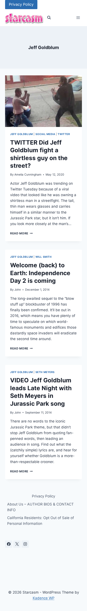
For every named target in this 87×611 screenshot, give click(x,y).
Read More (21, 233)
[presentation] (43, 101)
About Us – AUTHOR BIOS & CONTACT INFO (40, 507)
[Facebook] (8, 544)
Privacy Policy (21, 4)
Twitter (64, 134)
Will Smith (43, 256)
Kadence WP (43, 598)
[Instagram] (25, 544)
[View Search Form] (49, 17)
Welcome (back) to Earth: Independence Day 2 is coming (40, 273)
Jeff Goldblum (21, 134)
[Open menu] (78, 17)
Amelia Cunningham (27, 174)
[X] (16, 544)
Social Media (45, 134)
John (17, 289)
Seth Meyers (45, 372)
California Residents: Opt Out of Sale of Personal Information (40, 521)
